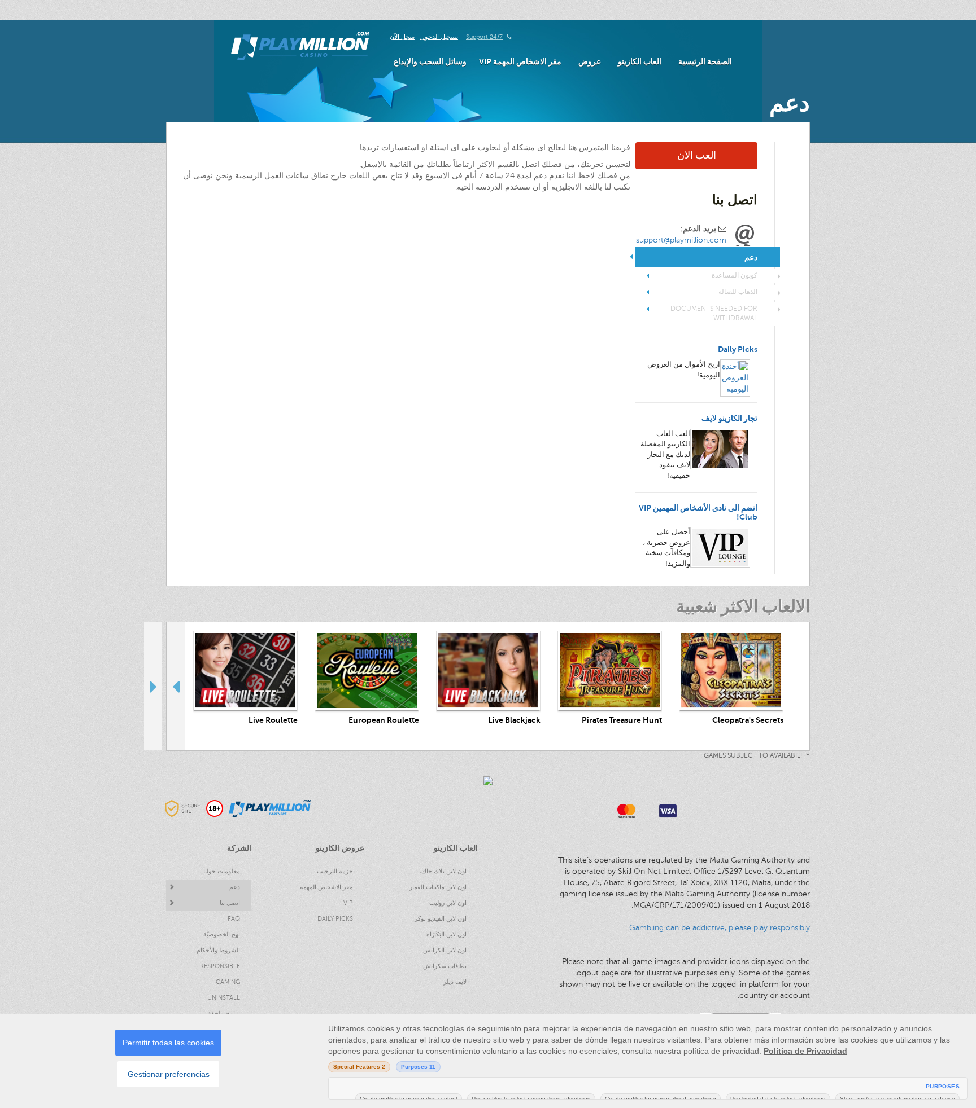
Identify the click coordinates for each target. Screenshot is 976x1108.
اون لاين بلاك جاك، (443, 871)
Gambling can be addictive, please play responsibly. (719, 928)
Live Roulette (273, 720)
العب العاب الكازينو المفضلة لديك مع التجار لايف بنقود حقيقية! (665, 455)
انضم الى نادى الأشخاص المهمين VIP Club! (698, 512)
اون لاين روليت (448, 903)
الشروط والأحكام (218, 950)
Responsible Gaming (220, 974)
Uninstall (223, 997)
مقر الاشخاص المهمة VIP (520, 61)
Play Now (731, 670)
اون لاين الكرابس (445, 950)
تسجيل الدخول (439, 37)
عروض (589, 61)
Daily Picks (737, 349)
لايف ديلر (455, 982)
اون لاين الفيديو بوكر (441, 918)
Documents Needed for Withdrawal (713, 313)
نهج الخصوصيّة (221, 934)
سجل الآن (402, 37)
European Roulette (383, 720)
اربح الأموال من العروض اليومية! (683, 369)
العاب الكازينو (639, 61)
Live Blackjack (514, 720)
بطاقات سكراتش (445, 966)
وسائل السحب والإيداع (430, 61)
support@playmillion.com (681, 240)
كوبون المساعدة (734, 275)
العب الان (696, 155)
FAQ (234, 918)
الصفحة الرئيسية (705, 61)
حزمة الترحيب (335, 871)
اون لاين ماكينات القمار (438, 887)
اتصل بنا (230, 903)
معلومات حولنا (221, 871)
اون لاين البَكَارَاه (446, 934)
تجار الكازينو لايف (729, 418)
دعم (234, 887)
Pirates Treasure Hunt (622, 720)
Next (153, 686)
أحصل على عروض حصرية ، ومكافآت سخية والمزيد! (666, 548)
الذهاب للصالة (737, 292)
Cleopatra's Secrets (747, 720)
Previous (176, 686)
